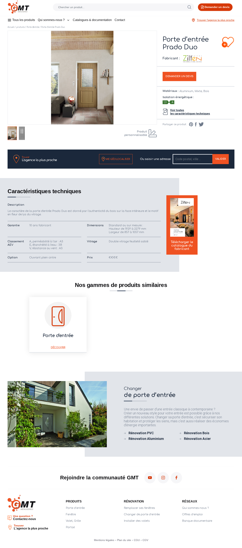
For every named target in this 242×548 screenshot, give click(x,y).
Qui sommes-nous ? (51, 20)
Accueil (11, 27)
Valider (220, 159)
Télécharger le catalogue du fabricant (182, 245)
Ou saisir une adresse (155, 159)
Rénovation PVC (141, 433)
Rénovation (134, 501)
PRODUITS (74, 501)
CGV (145, 540)
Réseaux (189, 501)
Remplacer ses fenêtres (139, 508)
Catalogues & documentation (92, 20)
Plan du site (124, 540)
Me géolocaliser (117, 159)
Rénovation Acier (197, 439)
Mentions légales (104, 540)
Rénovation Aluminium (146, 439)
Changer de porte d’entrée (142, 514)
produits (20, 27)
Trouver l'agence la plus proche (215, 20)
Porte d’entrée (75, 508)
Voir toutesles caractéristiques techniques (190, 112)
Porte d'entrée (33, 27)
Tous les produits (23, 20)
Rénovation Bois (196, 433)
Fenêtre (71, 514)
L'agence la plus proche (39, 159)
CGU (137, 540)
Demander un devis (179, 76)
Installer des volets (137, 520)
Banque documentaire (197, 520)
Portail (70, 527)
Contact (120, 20)
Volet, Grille (73, 520)
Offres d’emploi (192, 514)
